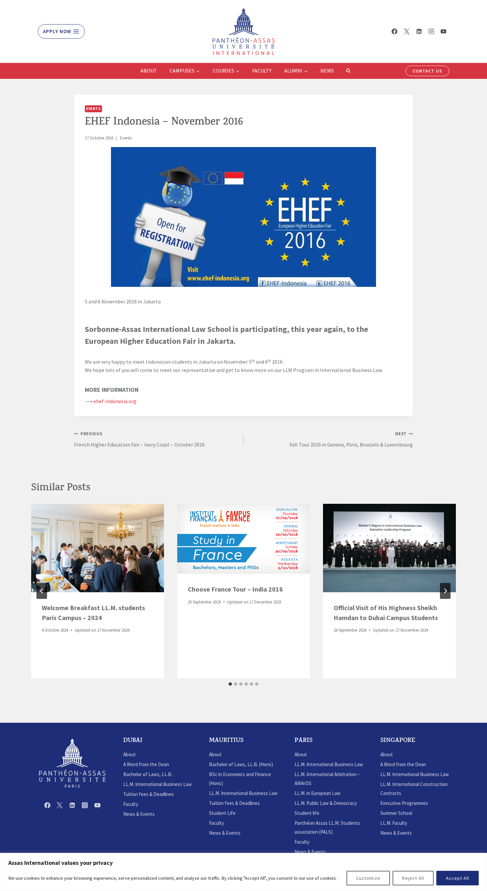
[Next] (445, 591)
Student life (307, 813)
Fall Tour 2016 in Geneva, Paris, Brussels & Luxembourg (351, 439)
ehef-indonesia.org (114, 401)
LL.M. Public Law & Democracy (326, 803)
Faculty (261, 70)
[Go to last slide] (41, 591)
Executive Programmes (404, 803)
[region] (243, 872)
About (148, 70)
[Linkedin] (419, 31)
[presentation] (97, 548)
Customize (368, 878)
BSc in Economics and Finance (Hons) (240, 778)
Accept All (457, 878)
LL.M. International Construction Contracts (414, 788)
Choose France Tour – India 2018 (235, 589)
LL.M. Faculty (393, 823)
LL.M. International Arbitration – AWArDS (327, 778)
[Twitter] (406, 31)
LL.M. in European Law (318, 793)
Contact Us (427, 71)
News (327, 70)
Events (93, 108)
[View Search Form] (348, 71)
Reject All (413, 878)
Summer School (396, 813)
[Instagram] (431, 31)
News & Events (139, 814)
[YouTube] (443, 31)
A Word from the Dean (146, 764)
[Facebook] (394, 31)
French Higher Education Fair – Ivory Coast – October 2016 (139, 439)
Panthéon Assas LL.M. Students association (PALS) (327, 827)
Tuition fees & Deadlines (148, 794)
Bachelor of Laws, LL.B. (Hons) (241, 764)
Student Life (222, 813)
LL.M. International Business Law (157, 784)
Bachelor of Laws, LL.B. (147, 774)
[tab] (230, 684)
